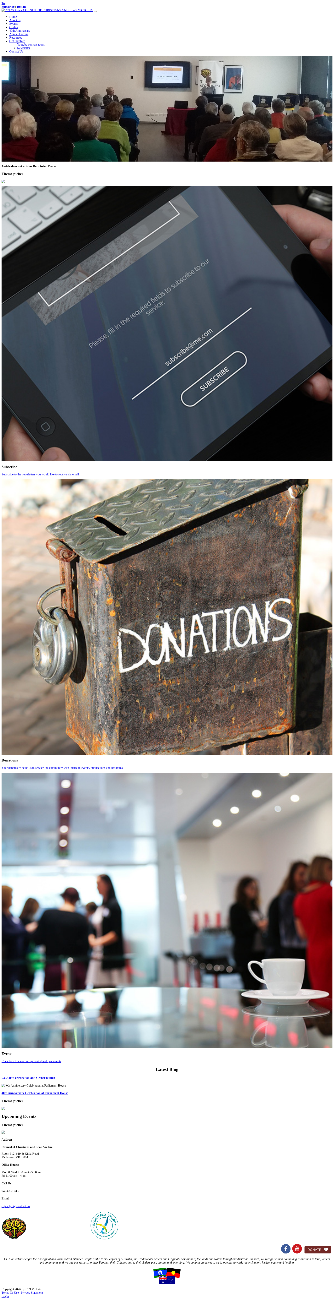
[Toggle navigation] (95, 11)
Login (5, 1296)
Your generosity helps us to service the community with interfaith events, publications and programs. (63, 767)
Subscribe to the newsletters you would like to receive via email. (41, 474)
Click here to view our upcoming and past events (31, 1061)
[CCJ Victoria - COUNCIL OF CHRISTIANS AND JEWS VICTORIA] (47, 10)
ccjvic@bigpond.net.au (16, 1206)
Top (4, 3)
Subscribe (8, 6)
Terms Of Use (10, 1292)
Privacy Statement (32, 1292)
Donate (21, 6)
